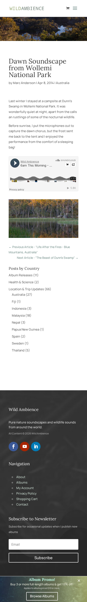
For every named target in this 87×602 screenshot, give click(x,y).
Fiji (14, 301)
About (20, 477)
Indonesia (19, 308)
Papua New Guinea (25, 329)
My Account (25, 488)
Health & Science (21, 282)
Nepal (16, 322)
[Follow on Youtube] (24, 446)
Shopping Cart (27, 499)
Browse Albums (42, 596)
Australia (62, 83)
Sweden (18, 343)
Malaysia (18, 315)
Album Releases (21, 275)
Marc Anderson (24, 83)
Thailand (18, 350)
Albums (21, 482)
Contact (22, 504)
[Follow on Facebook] (13, 446)
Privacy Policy (26, 493)
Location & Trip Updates (26, 289)
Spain (16, 336)
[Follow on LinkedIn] (36, 446)
